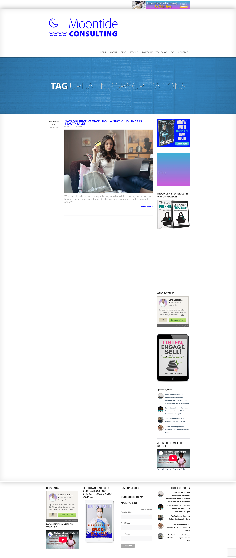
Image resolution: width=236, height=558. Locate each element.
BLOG (123, 52)
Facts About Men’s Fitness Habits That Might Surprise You (178, 538)
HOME (103, 52)
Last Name (125, 534)
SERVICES (134, 52)
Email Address (135, 512)
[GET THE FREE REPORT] (99, 521)
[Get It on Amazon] (173, 214)
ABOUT (113, 52)
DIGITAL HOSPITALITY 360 (154, 52)
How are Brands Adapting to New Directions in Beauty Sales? (103, 122)
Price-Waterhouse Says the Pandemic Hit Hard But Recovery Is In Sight (176, 411)
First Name (125, 523)
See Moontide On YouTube (171, 469)
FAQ (172, 52)
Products (80, 126)
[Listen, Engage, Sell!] (173, 358)
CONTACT (183, 52)
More (147, 206)
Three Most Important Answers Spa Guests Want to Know (177, 429)
